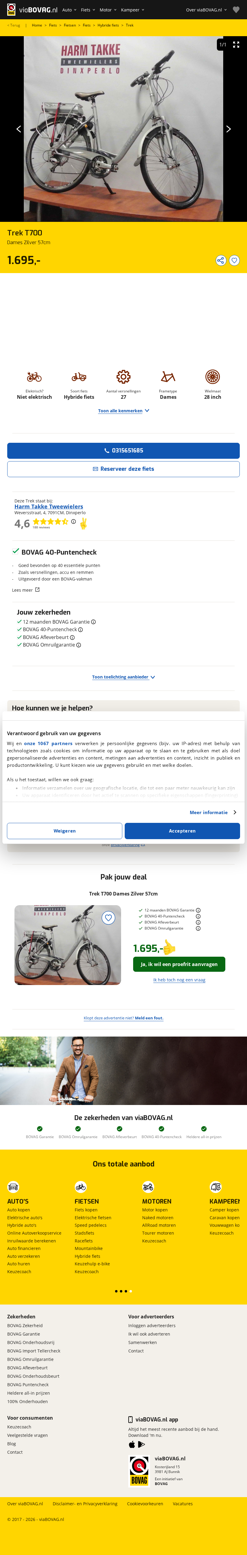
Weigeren (65, 831)
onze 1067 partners (48, 743)
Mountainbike (89, 1248)
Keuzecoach (19, 1271)
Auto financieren (24, 1248)
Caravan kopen (225, 1217)
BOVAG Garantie (23, 1334)
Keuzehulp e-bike (92, 1264)
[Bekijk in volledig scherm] (236, 45)
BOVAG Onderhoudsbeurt (33, 1376)
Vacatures (183, 1503)
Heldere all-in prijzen (28, 1393)
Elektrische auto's (24, 1217)
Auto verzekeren (23, 1256)
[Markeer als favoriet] (108, 917)
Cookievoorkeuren (145, 1503)
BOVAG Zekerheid (25, 1325)
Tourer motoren (158, 1233)
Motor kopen (155, 1210)
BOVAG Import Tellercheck (33, 1351)
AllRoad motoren (159, 1225)
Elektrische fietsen (93, 1217)
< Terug (13, 25)
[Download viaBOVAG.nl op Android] (141, 1445)
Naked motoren (158, 1217)
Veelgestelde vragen (27, 1435)
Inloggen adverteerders (152, 1325)
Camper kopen (224, 1210)
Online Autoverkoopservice (34, 1233)
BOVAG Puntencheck (27, 1384)
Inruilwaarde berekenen (31, 1241)
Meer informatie (209, 812)
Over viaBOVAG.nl (25, 1503)
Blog (11, 1443)
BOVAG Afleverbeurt (27, 1368)
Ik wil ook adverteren (149, 1334)
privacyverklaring (125, 844)
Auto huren (18, 1264)
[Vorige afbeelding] (18, 129)
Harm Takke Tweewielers (48, 506)
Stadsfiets (84, 1233)
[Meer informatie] (198, 910)
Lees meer (22, 589)
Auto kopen (18, 1210)
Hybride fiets (87, 1256)
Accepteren (182, 831)
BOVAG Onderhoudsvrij (31, 1342)
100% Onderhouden (27, 1401)
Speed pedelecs (91, 1225)
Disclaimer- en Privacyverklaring (85, 1503)
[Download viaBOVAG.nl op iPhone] (132, 1445)
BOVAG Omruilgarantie (30, 1359)
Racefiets (84, 1241)
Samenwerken (142, 1342)
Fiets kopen (86, 1210)
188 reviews (41, 527)
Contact (136, 1351)
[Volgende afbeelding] (228, 129)
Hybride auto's (21, 1225)
